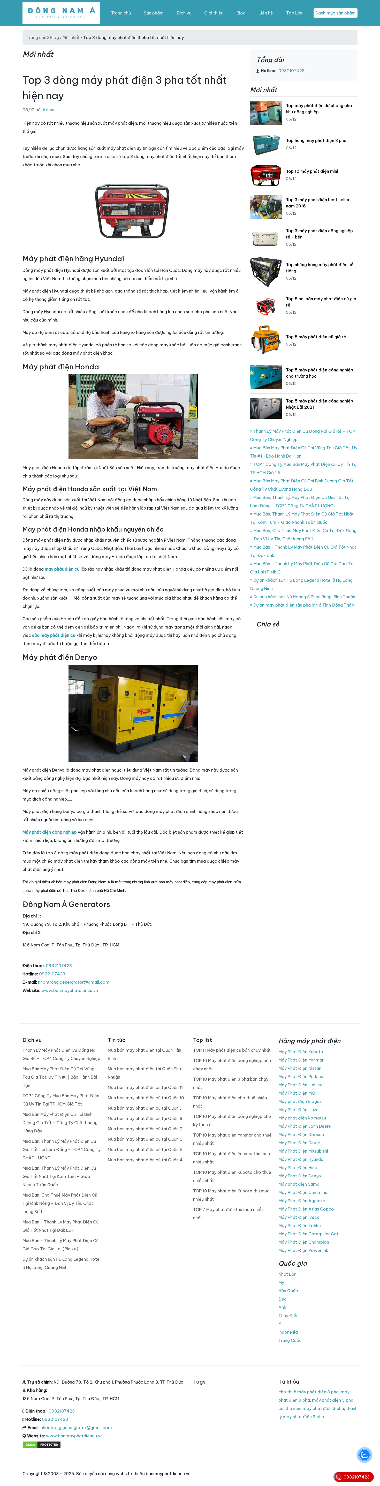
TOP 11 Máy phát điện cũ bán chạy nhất (232, 1050)
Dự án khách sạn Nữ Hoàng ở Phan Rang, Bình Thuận (303, 596)
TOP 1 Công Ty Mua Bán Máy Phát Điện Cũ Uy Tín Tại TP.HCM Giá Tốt (60, 1100)
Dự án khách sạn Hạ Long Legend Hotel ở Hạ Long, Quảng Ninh (61, 1263)
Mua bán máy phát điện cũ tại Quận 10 (146, 1097)
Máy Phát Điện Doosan (301, 1134)
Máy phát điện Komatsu (302, 1118)
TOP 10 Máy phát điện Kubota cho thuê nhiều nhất (232, 1176)
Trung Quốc (290, 1340)
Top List (294, 13)
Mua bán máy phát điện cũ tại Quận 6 (145, 1139)
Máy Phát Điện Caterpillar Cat (308, 1233)
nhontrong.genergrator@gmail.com (73, 982)
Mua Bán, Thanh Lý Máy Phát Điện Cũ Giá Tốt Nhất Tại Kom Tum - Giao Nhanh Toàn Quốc (59, 1176)
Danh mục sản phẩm (335, 13)
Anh (282, 1307)
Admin (49, 109)
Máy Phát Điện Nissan (299, 1068)
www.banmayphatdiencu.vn (69, 990)
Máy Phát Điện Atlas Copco (306, 1209)
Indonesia (288, 1332)
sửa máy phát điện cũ (53, 635)
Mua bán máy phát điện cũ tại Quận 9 (145, 1108)
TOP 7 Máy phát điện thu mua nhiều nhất (228, 1213)
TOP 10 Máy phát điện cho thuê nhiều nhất (230, 1102)
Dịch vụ (184, 13)
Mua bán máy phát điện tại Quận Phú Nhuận (144, 1073)
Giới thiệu (213, 13)
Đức (282, 1299)
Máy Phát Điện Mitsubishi (303, 1151)
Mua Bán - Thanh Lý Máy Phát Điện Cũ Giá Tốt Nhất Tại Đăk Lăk (60, 1226)
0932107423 (59, 965)
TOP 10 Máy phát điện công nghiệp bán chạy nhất (232, 1064)
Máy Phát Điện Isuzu (298, 1109)
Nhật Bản (287, 1274)
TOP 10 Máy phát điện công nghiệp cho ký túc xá (232, 1120)
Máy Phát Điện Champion (303, 1242)
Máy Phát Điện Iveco (299, 1217)
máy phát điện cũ (62, 569)
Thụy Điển (288, 1315)
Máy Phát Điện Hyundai (301, 1159)
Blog (241, 13)
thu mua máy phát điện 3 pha (314, 1408)
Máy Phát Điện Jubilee (300, 1084)
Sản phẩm (154, 13)
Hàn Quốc (288, 1290)
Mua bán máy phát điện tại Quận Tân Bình (144, 1054)
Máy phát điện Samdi (299, 1184)
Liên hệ (266, 13)
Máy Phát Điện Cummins (302, 1192)
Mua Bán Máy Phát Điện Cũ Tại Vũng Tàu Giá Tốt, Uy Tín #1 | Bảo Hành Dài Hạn (59, 1077)
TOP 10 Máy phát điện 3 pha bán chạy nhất (230, 1083)
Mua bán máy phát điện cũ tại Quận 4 (145, 1159)
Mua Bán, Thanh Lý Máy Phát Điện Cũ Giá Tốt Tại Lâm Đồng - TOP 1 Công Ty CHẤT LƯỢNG (61, 1149)
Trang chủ (121, 13)
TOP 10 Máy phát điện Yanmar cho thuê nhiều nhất (232, 1139)
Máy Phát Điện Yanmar (301, 1060)
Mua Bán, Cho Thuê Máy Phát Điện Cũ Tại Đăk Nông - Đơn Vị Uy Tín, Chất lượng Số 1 (59, 1203)
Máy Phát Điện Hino (297, 1167)
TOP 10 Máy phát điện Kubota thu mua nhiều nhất (231, 1195)
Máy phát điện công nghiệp (49, 832)
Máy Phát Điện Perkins (300, 1076)
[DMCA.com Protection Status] (41, 1444)
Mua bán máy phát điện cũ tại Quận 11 (145, 1087)
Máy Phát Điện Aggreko (301, 1200)
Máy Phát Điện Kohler (299, 1225)
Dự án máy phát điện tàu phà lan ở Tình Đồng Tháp (303, 605)
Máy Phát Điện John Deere (304, 1126)
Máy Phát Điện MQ (296, 1093)
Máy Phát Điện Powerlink (303, 1250)
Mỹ (281, 1282)
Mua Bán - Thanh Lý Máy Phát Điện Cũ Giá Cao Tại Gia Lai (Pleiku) (60, 1244)
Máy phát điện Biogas (300, 1101)
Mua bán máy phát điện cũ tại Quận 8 (145, 1118)
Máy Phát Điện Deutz (299, 1142)
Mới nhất (71, 37)
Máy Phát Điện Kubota (300, 1051)
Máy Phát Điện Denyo (299, 1175)
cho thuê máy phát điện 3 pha (308, 1391)
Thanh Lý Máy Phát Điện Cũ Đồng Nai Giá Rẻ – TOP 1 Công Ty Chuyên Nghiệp (61, 1054)
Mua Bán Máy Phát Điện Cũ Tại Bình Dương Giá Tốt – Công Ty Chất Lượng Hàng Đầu (59, 1122)
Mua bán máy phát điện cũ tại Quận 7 (145, 1128)
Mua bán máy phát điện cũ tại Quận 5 (145, 1149)
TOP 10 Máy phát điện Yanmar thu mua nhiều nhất (231, 1157)
